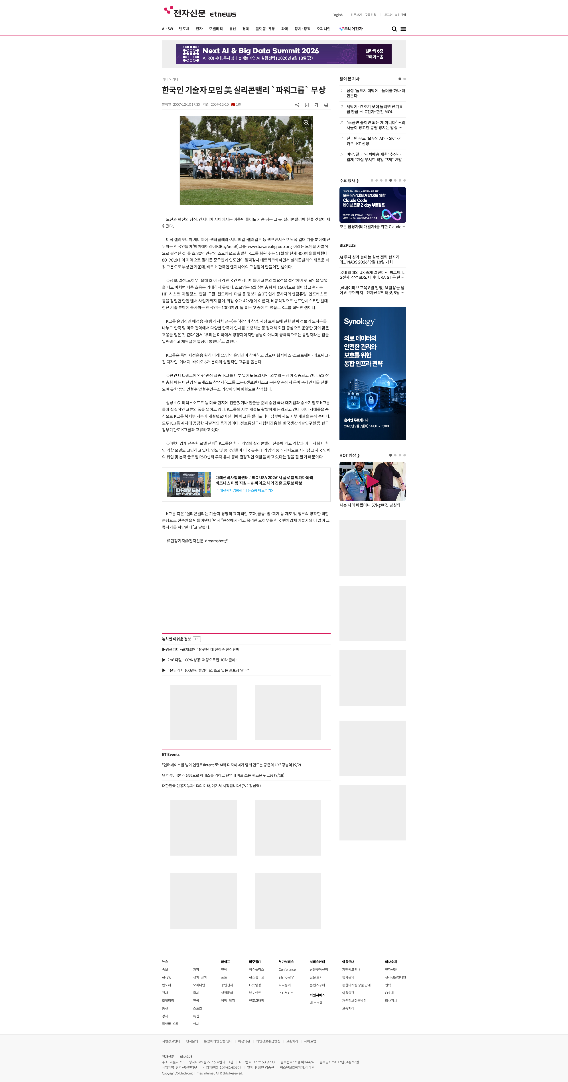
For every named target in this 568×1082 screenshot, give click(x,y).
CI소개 (389, 993)
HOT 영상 (349, 455)
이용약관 (348, 993)
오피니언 (324, 29)
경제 (245, 29)
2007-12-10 (226, 105)
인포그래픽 (256, 1001)
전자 (199, 29)
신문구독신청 (319, 969)
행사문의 (348, 977)
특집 (196, 1016)
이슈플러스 (256, 969)
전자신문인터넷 (395, 977)
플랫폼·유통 (265, 29)
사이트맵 (310, 1041)
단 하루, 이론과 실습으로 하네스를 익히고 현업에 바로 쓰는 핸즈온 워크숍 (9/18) (223, 775)
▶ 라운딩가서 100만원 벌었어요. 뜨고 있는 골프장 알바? (205, 670)
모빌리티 (216, 29)
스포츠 (197, 1008)
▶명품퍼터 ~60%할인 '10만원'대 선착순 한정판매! (201, 649)
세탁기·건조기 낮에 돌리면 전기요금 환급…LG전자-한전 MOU (375, 109)
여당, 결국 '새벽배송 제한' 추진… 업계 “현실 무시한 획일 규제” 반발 (374, 157)
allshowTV (286, 977)
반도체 (184, 29)
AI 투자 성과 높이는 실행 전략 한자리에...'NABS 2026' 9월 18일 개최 (369, 260)
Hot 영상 (255, 985)
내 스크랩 (316, 1003)
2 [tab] (404, 79)
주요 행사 (349, 180)
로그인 (388, 15)
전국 (196, 1001)
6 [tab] (395, 180)
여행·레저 (228, 1001)
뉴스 (165, 962)
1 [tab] (400, 79)
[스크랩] (307, 105)
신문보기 (356, 15)
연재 (196, 1024)
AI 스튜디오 (256, 977)
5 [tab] (390, 180)
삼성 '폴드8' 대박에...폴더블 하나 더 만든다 (376, 93)
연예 (224, 969)
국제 (196, 993)
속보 (165, 969)
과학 (284, 29)
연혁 (388, 985)
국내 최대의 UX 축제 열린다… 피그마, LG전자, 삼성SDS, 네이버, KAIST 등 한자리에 (371, 277)
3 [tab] (381, 180)
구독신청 (370, 15)
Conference (287, 969)
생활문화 (227, 993)
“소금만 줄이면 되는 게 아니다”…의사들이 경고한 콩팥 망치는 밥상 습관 (376, 125)
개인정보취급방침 (354, 1001)
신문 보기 (316, 977)
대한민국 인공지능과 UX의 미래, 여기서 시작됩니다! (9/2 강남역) (211, 785)
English (338, 15)
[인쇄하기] (326, 104)
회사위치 (391, 1001)
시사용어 (285, 985)
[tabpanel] (372, 125)
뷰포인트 (255, 993)
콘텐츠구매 (317, 985)
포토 (224, 977)
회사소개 (186, 1057)
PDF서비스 (286, 993)
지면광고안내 (351, 969)
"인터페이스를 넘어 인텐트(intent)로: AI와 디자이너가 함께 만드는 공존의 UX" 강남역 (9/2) (231, 765)
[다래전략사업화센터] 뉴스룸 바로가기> (244, 490)
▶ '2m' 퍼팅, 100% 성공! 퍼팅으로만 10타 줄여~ (199, 660)
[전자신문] (200, 11)
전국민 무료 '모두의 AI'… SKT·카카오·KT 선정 (374, 141)
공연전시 (227, 985)
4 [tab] (386, 180)
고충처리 (348, 1008)
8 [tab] (404, 180)
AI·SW (167, 29)
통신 (232, 29)
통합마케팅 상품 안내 (356, 985)
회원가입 (400, 15)
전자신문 (391, 969)
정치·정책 (302, 29)
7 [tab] (400, 180)
